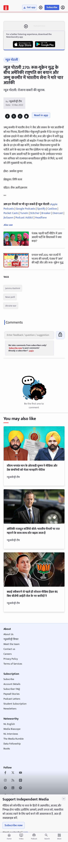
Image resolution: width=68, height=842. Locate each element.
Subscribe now (14, 825)
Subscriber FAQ (11, 689)
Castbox (52, 208)
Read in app (41, 115)
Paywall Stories (11, 694)
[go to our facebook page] (5, 773)
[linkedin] (12, 788)
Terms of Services (12, 664)
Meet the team (11, 644)
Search (47, 838)
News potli (10, 297)
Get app (31, 7)
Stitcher (35, 213)
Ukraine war (10, 306)
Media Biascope (11, 729)
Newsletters (9, 709)
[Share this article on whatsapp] (20, 116)
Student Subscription (15, 704)
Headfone (41, 217)
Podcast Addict (24, 217)
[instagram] (5, 781)
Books (6, 749)
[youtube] (20, 773)
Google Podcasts (25, 208)
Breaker (46, 213)
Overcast (58, 213)
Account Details (11, 684)
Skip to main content (18, 22)
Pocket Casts (11, 213)
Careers (7, 654)
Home (9, 836)
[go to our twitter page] (12, 773)
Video (21, 836)
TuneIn (24, 213)
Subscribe (51, 7)
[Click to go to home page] (6, 7)
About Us (8, 634)
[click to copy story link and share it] (26, 116)
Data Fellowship (12, 744)
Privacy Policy (10, 659)
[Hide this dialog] (63, 798)
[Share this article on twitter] (14, 116)
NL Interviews (10, 734)
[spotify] (20, 788)
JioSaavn (8, 217)
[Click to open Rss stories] (12, 781)
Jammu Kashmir (12, 288)
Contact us (9, 649)
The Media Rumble (13, 739)
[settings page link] (41, 7)
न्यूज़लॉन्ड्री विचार (11, 639)
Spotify (41, 208)
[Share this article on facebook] (7, 116)
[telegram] (5, 788)
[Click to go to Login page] (63, 7)
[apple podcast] (20, 781)
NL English (9, 724)
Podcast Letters (11, 699)
